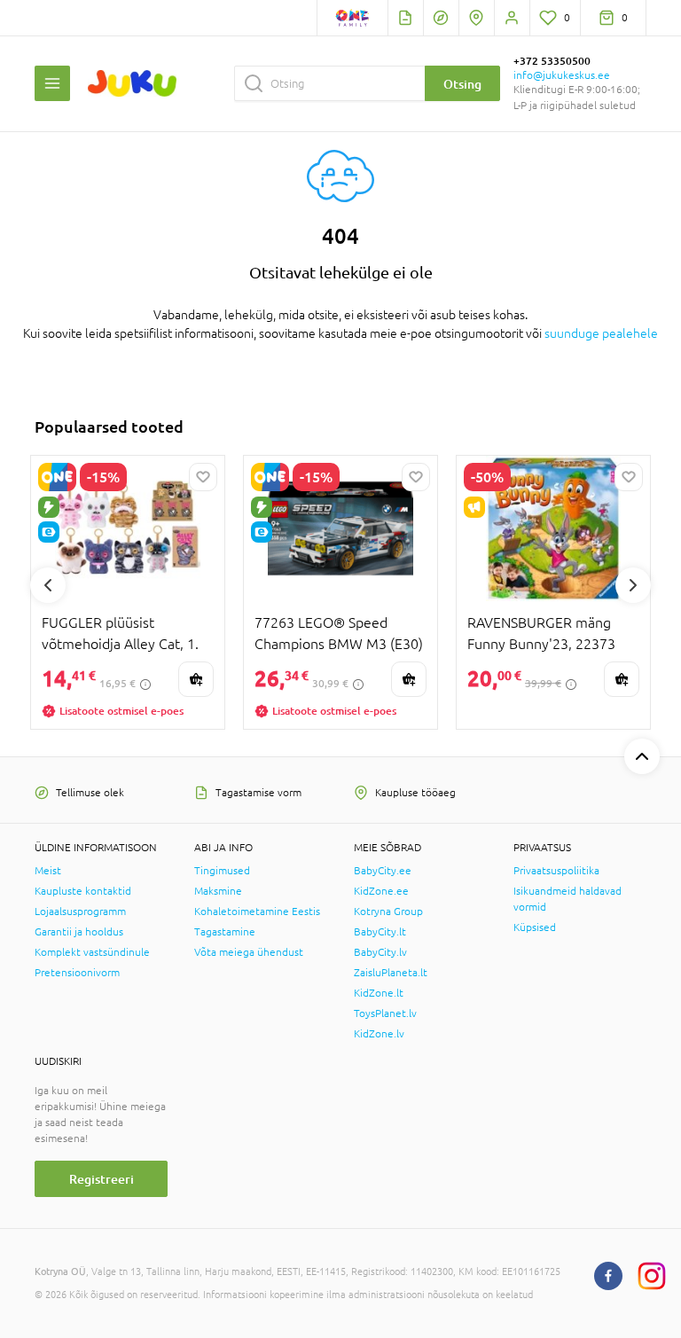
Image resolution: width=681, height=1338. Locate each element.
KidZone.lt (378, 993)
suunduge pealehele (601, 333)
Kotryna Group (388, 911)
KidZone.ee (381, 891)
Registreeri (101, 1178)
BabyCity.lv (380, 952)
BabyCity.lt (380, 932)
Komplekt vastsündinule (92, 952)
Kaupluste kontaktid (83, 891)
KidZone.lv (379, 1034)
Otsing (462, 83)
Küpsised (534, 927)
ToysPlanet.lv (385, 1013)
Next (633, 585)
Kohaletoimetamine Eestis (257, 911)
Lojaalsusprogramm (80, 911)
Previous (48, 585)
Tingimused (222, 871)
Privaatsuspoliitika (556, 871)
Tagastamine (224, 932)
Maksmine (218, 891)
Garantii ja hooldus (79, 932)
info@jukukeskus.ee (561, 75)
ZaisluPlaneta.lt (390, 972)
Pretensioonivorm (77, 972)
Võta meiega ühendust (248, 952)
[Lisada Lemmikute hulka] (203, 477)
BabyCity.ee (382, 871)
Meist (48, 871)
